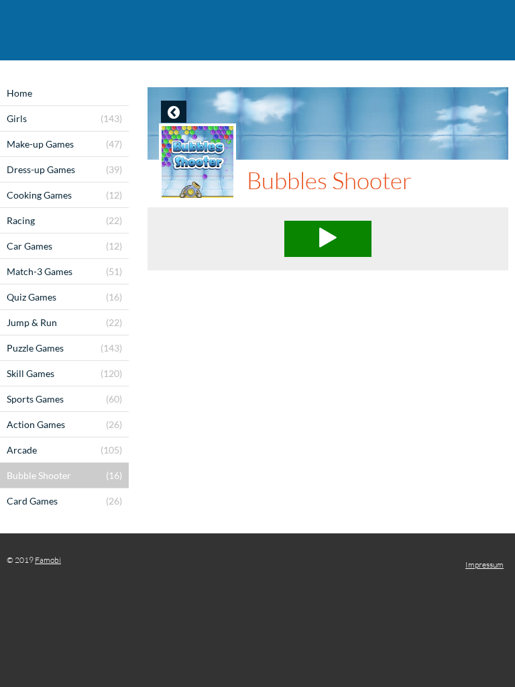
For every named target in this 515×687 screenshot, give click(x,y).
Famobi (48, 560)
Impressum (484, 565)
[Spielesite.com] (257, 30)
